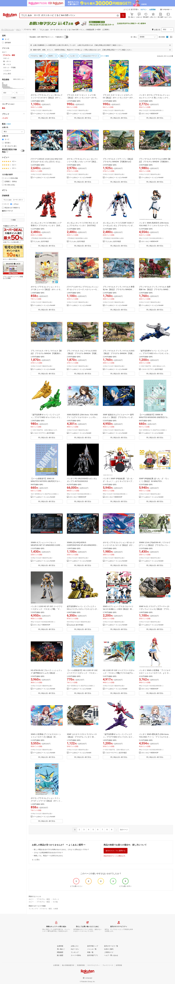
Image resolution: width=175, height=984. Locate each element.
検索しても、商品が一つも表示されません (48, 856)
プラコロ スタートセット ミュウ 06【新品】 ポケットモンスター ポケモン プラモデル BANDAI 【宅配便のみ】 (82, 97)
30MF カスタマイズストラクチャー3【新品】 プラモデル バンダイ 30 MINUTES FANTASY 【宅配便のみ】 (81, 737)
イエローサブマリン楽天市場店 (152, 369)
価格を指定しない (18, 79)
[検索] (123, 15)
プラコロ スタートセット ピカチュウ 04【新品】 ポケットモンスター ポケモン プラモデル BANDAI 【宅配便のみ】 (119, 97)
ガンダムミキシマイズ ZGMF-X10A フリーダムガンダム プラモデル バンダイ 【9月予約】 (118, 225)
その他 (55, 902)
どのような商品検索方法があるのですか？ (48, 852)
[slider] (2, 88)
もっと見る (36, 860)
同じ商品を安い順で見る (46, 118)
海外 (9, 124)
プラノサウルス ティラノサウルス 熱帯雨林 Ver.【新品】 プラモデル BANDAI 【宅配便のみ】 (155, 289)
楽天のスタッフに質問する (116, 851)
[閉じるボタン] (170, 45)
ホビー (18, 29)
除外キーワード (7, 211)
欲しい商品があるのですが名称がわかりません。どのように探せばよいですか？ (61, 849)
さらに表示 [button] (7, 74)
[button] (166, 10)
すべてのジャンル (7, 29)
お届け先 (5, 127)
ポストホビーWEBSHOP (149, 113)
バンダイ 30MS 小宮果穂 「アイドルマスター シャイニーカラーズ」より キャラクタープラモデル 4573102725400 (155, 673)
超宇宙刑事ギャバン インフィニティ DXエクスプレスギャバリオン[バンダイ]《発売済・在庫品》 (82, 609)
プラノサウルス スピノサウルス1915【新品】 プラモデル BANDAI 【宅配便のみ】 (82, 353)
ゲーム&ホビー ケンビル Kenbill (44, 113)
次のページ (124, 829)
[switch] (22, 151)
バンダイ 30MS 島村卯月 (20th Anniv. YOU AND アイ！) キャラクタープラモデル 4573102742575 (154, 225)
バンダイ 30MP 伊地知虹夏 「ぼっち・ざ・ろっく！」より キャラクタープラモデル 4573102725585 (118, 481)
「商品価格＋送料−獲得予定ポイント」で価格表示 (45, 37)
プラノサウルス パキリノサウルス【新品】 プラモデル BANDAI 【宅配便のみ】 (46, 353)
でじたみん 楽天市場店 (41, 241)
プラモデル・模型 (43, 899)
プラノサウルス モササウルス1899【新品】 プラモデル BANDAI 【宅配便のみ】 (155, 161)
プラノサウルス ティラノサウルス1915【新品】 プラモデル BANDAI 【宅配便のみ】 (118, 353)
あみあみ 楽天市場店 (76, 625)
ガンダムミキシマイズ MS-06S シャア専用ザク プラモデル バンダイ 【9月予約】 (46, 225)
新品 (3, 108)
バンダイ (5, 118)
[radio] (3, 39)
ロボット (56, 899)
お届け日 (5, 136)
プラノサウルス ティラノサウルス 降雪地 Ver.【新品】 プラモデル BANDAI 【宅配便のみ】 (118, 289)
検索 (14, 98)
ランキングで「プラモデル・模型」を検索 (43, 909)
